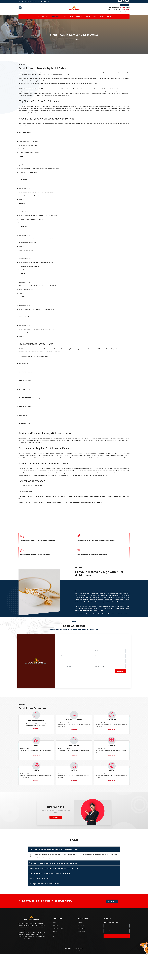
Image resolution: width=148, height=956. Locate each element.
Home (38, 16)
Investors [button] (79, 16)
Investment (80, 922)
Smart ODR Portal (57, 925)
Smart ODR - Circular (58, 928)
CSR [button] (65, 16)
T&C (80, 951)
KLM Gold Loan (81, 928)
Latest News (56, 934)
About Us (55, 922)
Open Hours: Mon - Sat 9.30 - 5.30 (28, 1)
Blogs (95, 16)
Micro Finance (81, 925)
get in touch (111, 901)
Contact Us (55, 936)
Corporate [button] (45, 16)
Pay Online (124, 5)
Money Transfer (81, 931)
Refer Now (55, 817)
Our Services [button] (56, 16)
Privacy (75, 951)
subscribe (116, 936)
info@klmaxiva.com (44, 1)
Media (71, 16)
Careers (55, 931)
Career (88, 16)
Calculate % (120, 671)
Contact (109, 16)
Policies (102, 16)
